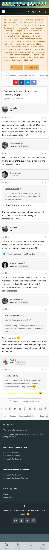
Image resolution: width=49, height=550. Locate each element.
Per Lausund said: (12, 189)
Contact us (7, 510)
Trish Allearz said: (12, 315)
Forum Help (7, 497)
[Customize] (40, 11)
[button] (4, 11)
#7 (46, 370)
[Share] (43, 117)
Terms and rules (20, 510)
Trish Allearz (15, 173)
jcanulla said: (10, 376)
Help (43, 510)
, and (20, 254)
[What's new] (45, 11)
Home (22, 514)
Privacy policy (33, 510)
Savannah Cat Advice (11, 456)
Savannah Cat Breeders (12, 475)
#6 (46, 309)
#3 (46, 182)
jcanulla (8, 99)
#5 (46, 273)
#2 (46, 153)
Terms (5, 494)
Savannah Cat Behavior (12, 459)
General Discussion (10, 453)
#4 (46, 237)
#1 (46, 117)
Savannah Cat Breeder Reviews (15, 478)
